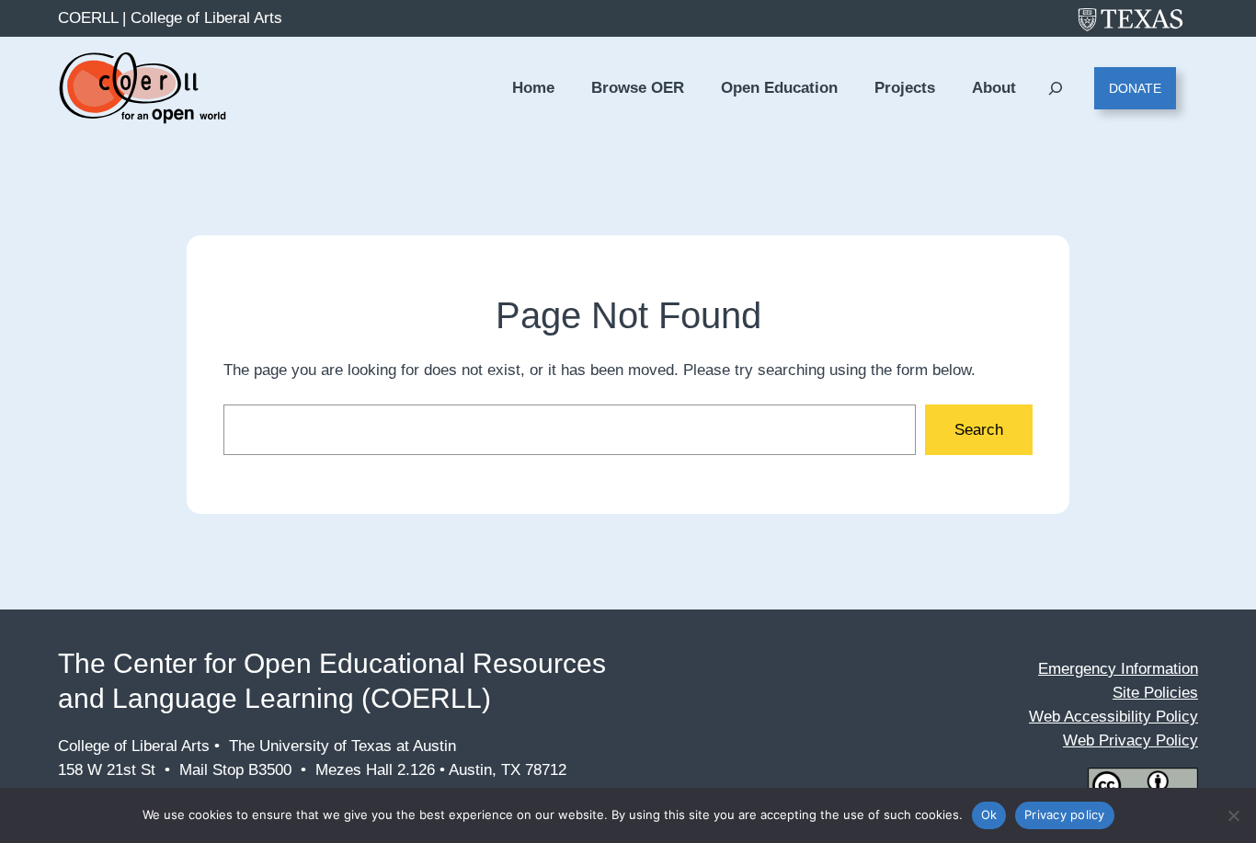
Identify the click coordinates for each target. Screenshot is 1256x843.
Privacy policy (1064, 814)
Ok (989, 814)
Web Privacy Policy (1130, 740)
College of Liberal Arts (206, 18)
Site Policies (1155, 692)
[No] (1233, 815)
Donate (1135, 88)
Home (533, 88)
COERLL (88, 18)
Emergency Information (1118, 669)
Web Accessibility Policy (1113, 716)
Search (978, 430)
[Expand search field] (1055, 88)
